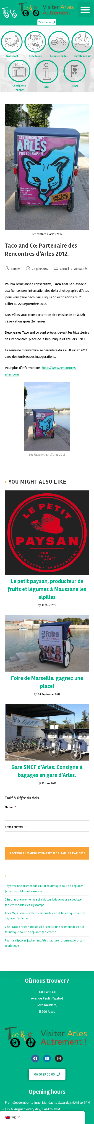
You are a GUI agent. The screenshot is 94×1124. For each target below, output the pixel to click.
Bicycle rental (59, 56)
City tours (35, 56)
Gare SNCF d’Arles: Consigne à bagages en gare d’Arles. (46, 771)
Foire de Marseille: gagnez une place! (47, 682)
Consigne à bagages (19, 87)
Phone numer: (15, 827)
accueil (64, 269)
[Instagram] (59, 1058)
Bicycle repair (82, 56)
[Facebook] (35, 1058)
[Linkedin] (47, 1058)
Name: (10, 807)
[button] (85, 9)
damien (16, 269)
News (74, 86)
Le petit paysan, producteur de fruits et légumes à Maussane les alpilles (47, 589)
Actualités (80, 269)
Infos (47, 87)
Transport (11, 56)
